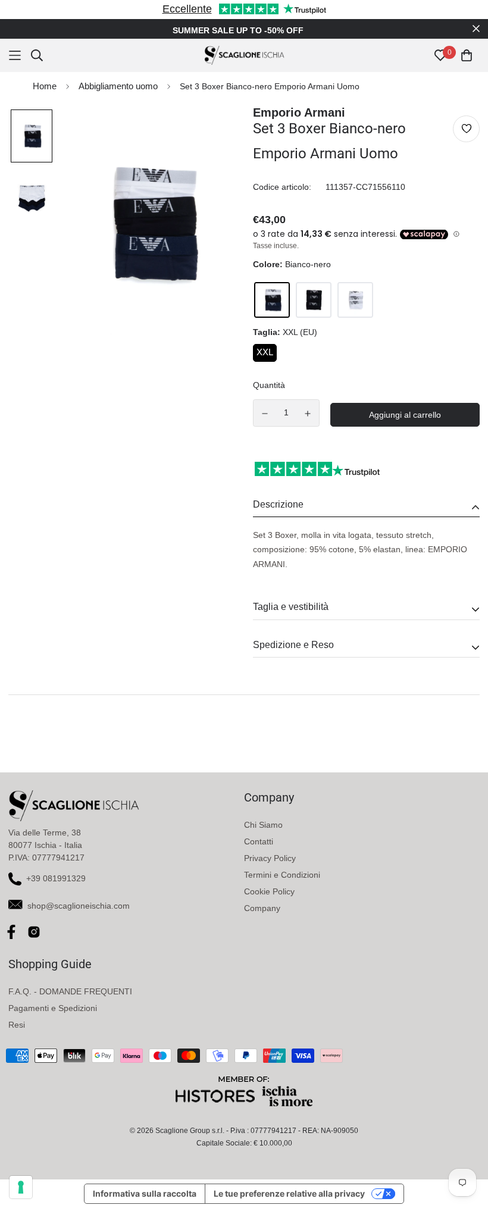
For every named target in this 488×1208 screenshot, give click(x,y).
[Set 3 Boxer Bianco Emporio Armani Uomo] (355, 300)
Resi (16, 1024)
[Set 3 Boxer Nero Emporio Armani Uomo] (314, 300)
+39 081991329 (56, 878)
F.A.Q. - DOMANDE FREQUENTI (70, 991)
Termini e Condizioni (282, 875)
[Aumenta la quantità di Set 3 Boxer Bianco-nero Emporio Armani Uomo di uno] (308, 413)
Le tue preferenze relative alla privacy (289, 1193)
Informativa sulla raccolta (144, 1193)
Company (262, 908)
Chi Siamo (263, 825)
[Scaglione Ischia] (244, 55)
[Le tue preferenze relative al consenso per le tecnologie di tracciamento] (21, 1187)
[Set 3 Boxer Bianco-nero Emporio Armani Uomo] (272, 300)
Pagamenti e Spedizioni (52, 1008)
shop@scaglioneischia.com (78, 905)
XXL (264, 352)
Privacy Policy (270, 858)
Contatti (258, 841)
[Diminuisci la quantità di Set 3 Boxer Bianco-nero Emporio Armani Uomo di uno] (265, 413)
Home (45, 86)
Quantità (269, 385)
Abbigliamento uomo (118, 86)
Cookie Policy (269, 891)
